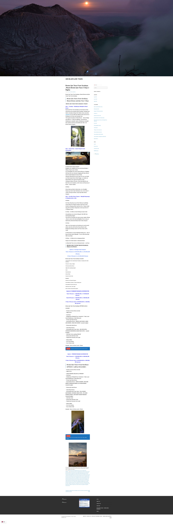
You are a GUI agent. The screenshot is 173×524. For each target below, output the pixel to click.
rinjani (85, 481)
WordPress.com (63, 517)
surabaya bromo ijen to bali (72, 482)
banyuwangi (79, 471)
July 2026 (95, 96)
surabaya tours (78, 483)
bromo (82, 471)
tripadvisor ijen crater (75, 484)
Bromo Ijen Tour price (75, 474)
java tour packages (84, 479)
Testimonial (95, 127)
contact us (95, 113)
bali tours (76, 471)
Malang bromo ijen (74, 480)
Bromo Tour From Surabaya (83, 475)
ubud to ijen (80, 484)
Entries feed (96, 146)
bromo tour (78, 475)
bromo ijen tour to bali (81, 474)
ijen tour (70, 479)
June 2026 (95, 99)
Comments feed (96, 148)
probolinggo (82, 481)
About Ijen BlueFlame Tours (98, 106)
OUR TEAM (98, 505)
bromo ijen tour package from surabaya (72, 473)
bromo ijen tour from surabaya (75, 472)
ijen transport (77, 479)
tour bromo (81, 483)
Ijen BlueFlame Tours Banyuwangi (99, 117)
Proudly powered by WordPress (66, 516)
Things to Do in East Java (98, 129)
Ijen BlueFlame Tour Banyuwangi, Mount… (84, 501)
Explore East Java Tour (71, 470)
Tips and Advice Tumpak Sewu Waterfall (100, 136)
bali (71, 471)
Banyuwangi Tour (96, 108)
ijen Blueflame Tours (74, 79)
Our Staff (95, 123)
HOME (98, 511)
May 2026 (95, 101)
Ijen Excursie (67, 479)
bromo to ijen (74, 475)
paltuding (79, 481)
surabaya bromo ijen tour (79, 482)
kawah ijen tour (70, 480)
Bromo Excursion (85, 471)
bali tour (73, 471)
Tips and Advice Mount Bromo (98, 134)
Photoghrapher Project (97, 125)
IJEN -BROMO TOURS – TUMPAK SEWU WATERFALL (103, 509)
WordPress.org (96, 150)
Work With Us (96, 138)
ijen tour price (73, 479)
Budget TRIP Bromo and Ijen (98, 111)
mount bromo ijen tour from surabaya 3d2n (71, 481)
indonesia (80, 479)
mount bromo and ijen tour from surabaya (83, 480)
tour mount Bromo (85, 483)
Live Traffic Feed (84, 499)
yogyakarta (68, 114)
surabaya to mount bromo (71, 483)
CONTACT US (99, 503)
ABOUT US (98, 501)
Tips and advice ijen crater (98, 132)
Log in (95, 144)
